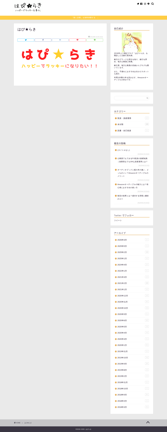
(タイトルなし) (123, 150)
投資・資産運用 (132, 118)
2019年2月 (132, 376)
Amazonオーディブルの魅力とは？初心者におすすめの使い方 (132, 186)
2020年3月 (132, 339)
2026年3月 (132, 240)
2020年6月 (132, 320)
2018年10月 (132, 389)
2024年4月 (132, 265)
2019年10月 (132, 358)
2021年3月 (132, 277)
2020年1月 (132, 345)
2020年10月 (132, 308)
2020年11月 (132, 302)
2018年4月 (132, 401)
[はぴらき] (28, 15)
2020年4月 (132, 333)
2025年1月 (132, 258)
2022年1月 (132, 271)
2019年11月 (132, 351)
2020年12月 (132, 296)
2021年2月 (132, 283)
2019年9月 (132, 364)
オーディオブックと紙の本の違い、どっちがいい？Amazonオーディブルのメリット (133, 173)
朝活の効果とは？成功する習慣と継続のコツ (133, 197)
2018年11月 (132, 382)
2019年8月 (132, 370)
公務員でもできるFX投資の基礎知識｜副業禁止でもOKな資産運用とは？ (132, 160)
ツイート (118, 220)
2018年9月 (132, 395)
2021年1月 (132, 289)
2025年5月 (132, 246)
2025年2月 (132, 252)
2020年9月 (132, 314)
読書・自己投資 (132, 131)
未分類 (132, 124)
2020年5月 (132, 327)
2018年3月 (132, 407)
